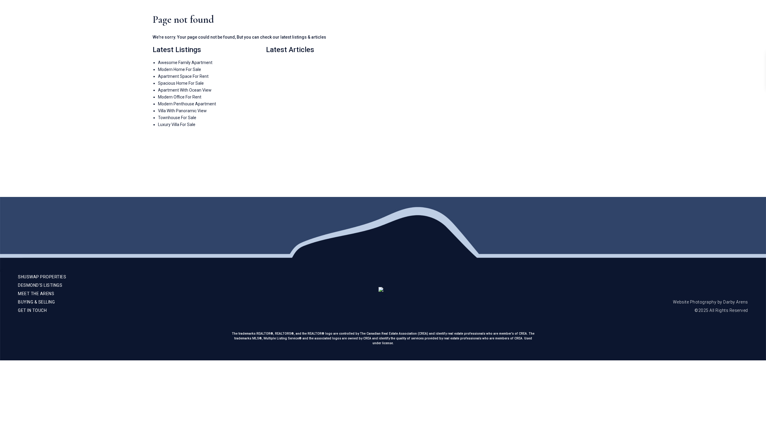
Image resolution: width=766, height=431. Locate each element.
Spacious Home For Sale (181, 83)
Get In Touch (718, 18)
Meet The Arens (634, 18)
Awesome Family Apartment (185, 62)
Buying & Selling (678, 18)
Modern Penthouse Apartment (187, 103)
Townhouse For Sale (177, 117)
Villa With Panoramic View (182, 110)
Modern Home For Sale (179, 69)
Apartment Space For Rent (183, 76)
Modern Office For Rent (179, 97)
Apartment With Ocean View (185, 90)
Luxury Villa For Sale (176, 124)
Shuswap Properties (585, 18)
